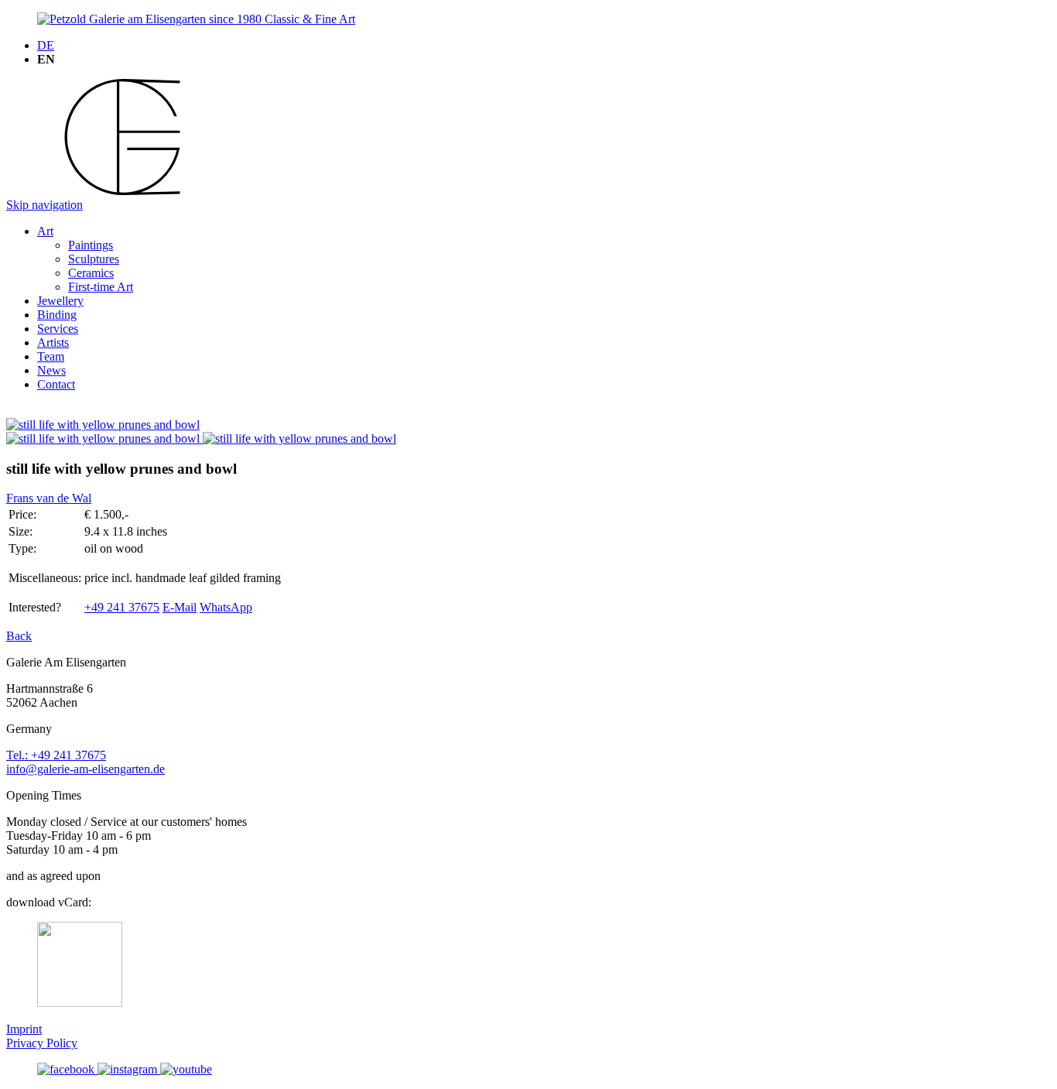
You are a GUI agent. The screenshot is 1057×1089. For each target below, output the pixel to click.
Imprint (24, 1029)
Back (19, 635)
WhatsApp (226, 607)
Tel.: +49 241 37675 (56, 755)
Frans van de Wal (48, 498)
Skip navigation (44, 204)
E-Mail (179, 607)
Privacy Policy (41, 1043)
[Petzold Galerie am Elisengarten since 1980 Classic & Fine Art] (196, 19)
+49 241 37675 (121, 607)
